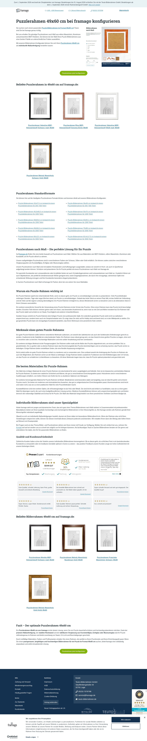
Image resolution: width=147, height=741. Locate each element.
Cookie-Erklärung (50, 696)
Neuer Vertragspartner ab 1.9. (54, 708)
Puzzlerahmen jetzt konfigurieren (73, 73)
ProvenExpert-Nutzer (122, 492)
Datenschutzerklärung (52, 689)
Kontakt (19, 427)
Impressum (48, 682)
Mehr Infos (115, 474)
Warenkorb (124, 10)
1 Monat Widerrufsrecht (78, 10)
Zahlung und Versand (22, 682)
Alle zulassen (125, 720)
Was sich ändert (94, 5)
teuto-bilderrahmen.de (87, 699)
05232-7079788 (97, 10)
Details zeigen (31, 737)
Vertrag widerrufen (50, 702)
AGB (46, 685)
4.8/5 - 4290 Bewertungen (55, 10)
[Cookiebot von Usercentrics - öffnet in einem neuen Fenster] (12, 737)
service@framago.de (86, 695)
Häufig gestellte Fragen (23, 693)
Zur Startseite (20, 702)
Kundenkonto (20, 709)
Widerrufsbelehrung (51, 693)
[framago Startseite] (22, 10)
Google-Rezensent (47, 492)
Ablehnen (125, 726)
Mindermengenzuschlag (23, 685)
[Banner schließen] (144, 717)
